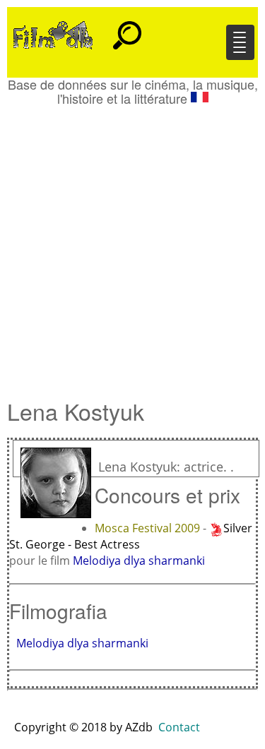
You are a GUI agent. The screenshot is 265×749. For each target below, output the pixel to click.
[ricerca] (127, 29)
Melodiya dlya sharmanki (139, 560)
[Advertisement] (132, 245)
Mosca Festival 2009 (149, 528)
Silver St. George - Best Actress (130, 536)
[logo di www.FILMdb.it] (53, 34)
